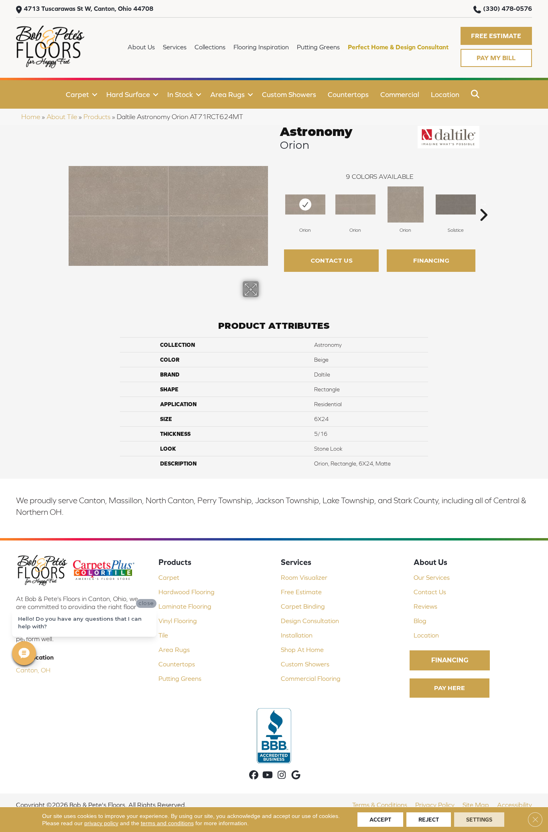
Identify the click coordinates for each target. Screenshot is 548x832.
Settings (479, 819)
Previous (276, 203)
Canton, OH (33, 670)
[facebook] (254, 775)
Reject (428, 819)
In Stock (180, 94)
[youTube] (268, 775)
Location (445, 94)
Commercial (399, 94)
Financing (431, 260)
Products (96, 117)
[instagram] (282, 775)
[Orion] (305, 204)
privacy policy (101, 823)
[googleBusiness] (296, 775)
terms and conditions (167, 823)
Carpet (77, 94)
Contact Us (332, 260)
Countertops (348, 94)
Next (483, 203)
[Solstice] (456, 204)
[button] (496, 36)
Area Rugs (227, 94)
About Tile (62, 117)
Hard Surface (128, 94)
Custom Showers (289, 94)
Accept (380, 819)
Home (30, 117)
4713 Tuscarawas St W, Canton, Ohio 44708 (88, 8)
